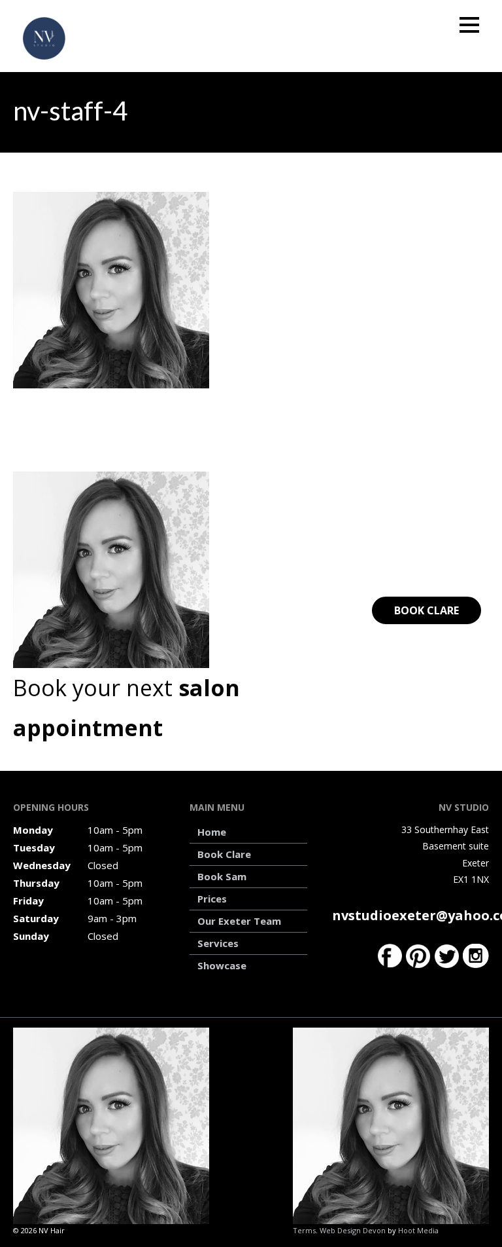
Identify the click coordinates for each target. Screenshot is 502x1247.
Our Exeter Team (239, 920)
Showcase (221, 965)
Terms (304, 1230)
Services (218, 943)
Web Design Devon (353, 1230)
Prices (212, 898)
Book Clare (426, 610)
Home (211, 831)
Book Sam (221, 876)
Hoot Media (418, 1230)
